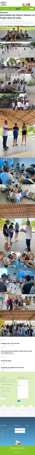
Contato (2, 435)
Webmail (7, 430)
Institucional (3, 430)
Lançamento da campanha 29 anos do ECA (12, 367)
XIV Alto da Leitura (6, 360)
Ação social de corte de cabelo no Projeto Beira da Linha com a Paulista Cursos (16, 352)
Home (1, 428)
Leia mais (2, 357)
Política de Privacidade (10, 428)
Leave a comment (11, 20)
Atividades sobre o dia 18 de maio (10, 343)
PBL (2, 20)
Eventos (8, 20)
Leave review (21, 20)
